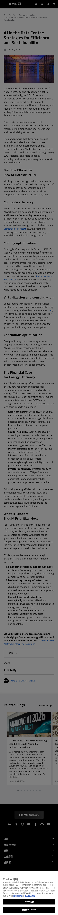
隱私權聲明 (18, 896)
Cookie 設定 (29, 901)
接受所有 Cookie (29, 909)
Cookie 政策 (30, 896)
